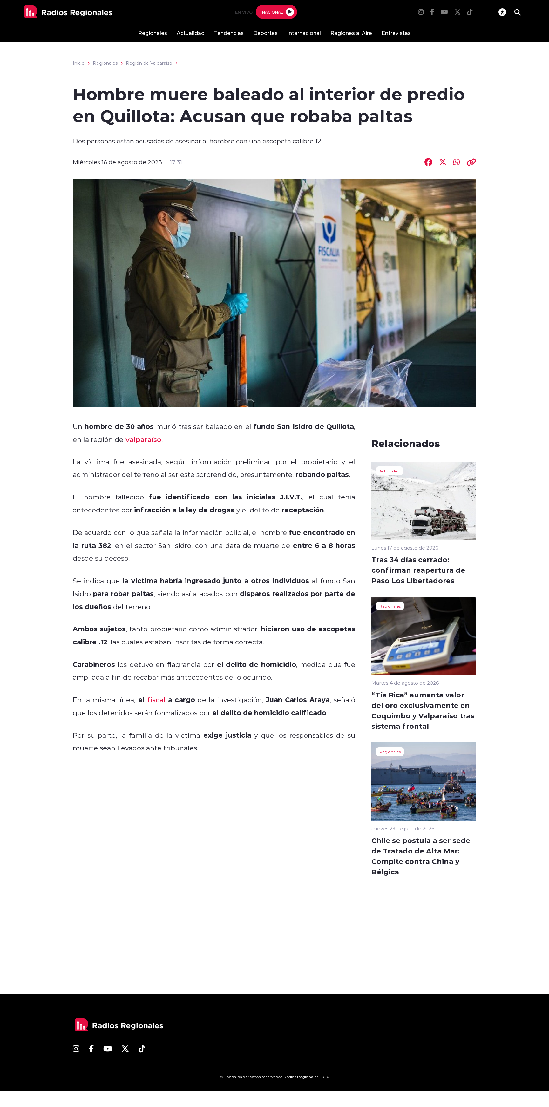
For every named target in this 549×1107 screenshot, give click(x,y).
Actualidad (191, 33)
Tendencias (229, 33)
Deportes (265, 33)
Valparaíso (143, 439)
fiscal (155, 699)
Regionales (152, 33)
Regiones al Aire (351, 33)
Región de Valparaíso (149, 63)
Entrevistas (396, 33)
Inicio (79, 63)
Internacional (304, 33)
